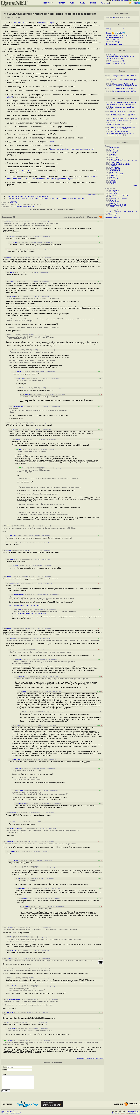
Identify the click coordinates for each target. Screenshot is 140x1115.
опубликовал (19, 23)
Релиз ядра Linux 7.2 (117, 61)
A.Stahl (8, 221)
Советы (122, 71)
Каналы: (109, 33)
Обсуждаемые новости (121, 98)
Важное (122, 51)
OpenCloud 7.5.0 (115, 162)
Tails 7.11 (113, 197)
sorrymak (13, 812)
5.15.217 (108, 213)
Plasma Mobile (14, 583)
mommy (15, 242)
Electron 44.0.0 (115, 170)
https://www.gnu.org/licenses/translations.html (25, 605)
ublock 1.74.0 (114, 167)
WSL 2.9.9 (113, 172)
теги (107, 3)
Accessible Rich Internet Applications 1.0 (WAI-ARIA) (57, 179)
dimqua (9, 958)
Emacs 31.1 (114, 179)
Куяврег (18, 439)
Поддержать (124, 1113)
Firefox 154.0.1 (115, 169)
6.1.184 (134, 211)
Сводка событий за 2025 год (115, 64)
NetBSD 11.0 (114, 203)
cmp (14, 429)
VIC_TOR (13, 535)
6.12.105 (123, 211)
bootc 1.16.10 (114, 148)
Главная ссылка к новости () (28, 196)
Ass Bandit (10, 1012)
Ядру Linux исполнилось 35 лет (120, 111)
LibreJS (10, 97)
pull (119, 215)
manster (8, 550)
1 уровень (71, 217)
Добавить (115, 1113)
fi (19, 878)
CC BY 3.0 (13, 202)
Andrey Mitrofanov (18, 406)
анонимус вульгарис (13, 999)
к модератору (45, 221)
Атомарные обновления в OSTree (124, 91)
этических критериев (46, 23)
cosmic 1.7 (113, 154)
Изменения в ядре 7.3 (112, 217)
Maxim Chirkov (133, 1111)
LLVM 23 (113, 152)
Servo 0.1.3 (113, 184)
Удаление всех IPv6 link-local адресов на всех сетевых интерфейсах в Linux (122, 84)
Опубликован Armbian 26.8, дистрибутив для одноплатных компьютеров (122, 119)
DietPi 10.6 (113, 200)
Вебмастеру (134, 1113)
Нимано (12, 638)
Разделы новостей (113, 35)
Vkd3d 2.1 (113, 175)
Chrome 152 (114, 151)
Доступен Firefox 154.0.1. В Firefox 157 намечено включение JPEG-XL (121, 115)
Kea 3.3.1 (113, 156)
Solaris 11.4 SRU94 (116, 206)
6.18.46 (117, 211)
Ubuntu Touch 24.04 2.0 (118, 205)
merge (115, 215)
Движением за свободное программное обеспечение (71, 149)
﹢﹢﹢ (31, 221)
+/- (86, 217)
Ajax (65, 217)
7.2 (111, 215)
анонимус (22, 888)
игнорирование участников (84, 1058)
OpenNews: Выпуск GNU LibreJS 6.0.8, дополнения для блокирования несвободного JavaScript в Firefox (45, 198)
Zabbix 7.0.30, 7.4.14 (116, 159)
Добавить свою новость (115, 44)
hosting (27, 206)
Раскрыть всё (93, 217)
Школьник (16, 759)
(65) (13, 217)
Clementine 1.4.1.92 (116, 174)
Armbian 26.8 (114, 190)
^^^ (32, 236)
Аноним (12, 236)
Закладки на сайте (8, 1111)
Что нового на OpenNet (114, 37)
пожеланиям (23, 170)
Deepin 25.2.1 (114, 202)
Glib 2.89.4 (113, 182)
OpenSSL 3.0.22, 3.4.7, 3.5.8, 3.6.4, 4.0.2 (123, 161)
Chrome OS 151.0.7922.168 (119, 195)
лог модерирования (98, 1058)
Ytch (17, 725)
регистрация (124, 0)
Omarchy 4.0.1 (114, 192)
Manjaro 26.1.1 (114, 193)
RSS (100, 217)
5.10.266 (114, 213)
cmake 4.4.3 (114, 157)
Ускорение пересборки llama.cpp (124, 88)
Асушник (25, 898)
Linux (114, 17)
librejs (32, 206)
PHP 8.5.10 (113, 149)
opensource (19, 206)
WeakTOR (13, 559)
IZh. (8, 1022)
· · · (35, 221)
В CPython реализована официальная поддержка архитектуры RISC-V (121, 128)
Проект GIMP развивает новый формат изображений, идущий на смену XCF (121, 103)
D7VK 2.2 (113, 180)
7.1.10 (112, 211)
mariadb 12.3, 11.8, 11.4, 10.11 (120, 164)
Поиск (103, 3)
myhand (12, 296)
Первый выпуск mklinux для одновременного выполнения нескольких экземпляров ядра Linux (120, 56)
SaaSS (51, 142)
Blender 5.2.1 (114, 166)
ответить (26, 221)
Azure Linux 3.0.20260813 (118, 198)
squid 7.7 (113, 177)
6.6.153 (129, 211)
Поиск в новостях (112, 40)
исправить (91, 194)
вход (119, 0)
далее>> (135, 185)
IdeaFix (12, 272)
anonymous (19, 790)
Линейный (80, 217)
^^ (29, 236)
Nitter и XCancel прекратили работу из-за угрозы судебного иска (122, 123)
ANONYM (13, 950)
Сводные (124, 35)
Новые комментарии (113, 42)
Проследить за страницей (11, 1113)
